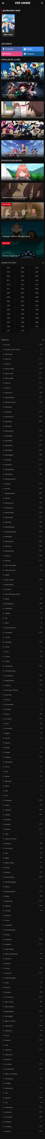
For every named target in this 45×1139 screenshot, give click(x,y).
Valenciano (9, 1055)
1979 (22, 331)
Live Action (9, 848)
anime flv (8, 359)
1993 (8, 314)
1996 (8, 310)
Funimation (8, 762)
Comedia (8, 642)
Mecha (7, 867)
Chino (7, 623)
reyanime (8, 944)
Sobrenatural (9, 1007)
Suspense (8, 1031)
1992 (22, 314)
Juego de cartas (10, 839)
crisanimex (9, 666)
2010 (22, 289)
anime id (8, 364)
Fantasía (8, 757)
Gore (6, 772)
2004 (22, 297)
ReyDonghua (9, 949)
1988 (36, 318)
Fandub (7, 752)
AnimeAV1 (8, 407)
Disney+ (7, 700)
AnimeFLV (8, 465)
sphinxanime (9, 1011)
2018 (36, 276)
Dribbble (8, 54)
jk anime (8, 824)
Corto (7, 652)
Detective (8, 695)
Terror (7, 1035)
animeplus (8, 536)
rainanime (8, 939)
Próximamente (10, 930)
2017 (8, 280)
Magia (7, 858)
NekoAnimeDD (10, 891)
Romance (8, 959)
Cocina (7, 637)
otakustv (8, 906)
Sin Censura (9, 997)
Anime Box (8, 354)
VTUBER (7, 1083)
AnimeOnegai (9, 527)
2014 (8, 284)
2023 (8, 272)
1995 (22, 310)
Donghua (8, 709)
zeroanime (8, 1117)
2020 (8, 276)
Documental (9, 704)
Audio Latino (9, 580)
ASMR (7, 575)
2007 (22, 293)
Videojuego (9, 1079)
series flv (8, 973)
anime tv (8, 383)
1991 (36, 314)
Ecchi (7, 724)
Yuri (6, 1103)
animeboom (9, 417)
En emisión (8, 728)
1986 (22, 322)
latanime (8, 843)
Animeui (7, 556)
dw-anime (8, 719)
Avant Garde (9, 584)
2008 (8, 293)
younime (8, 1098)
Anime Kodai (9, 369)
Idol (6, 796)
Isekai (7, 805)
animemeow (9, 503)
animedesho (9, 431)
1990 (8, 318)
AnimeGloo (9, 474)
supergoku (8, 1026)
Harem (7, 776)
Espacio (7, 743)
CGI (6, 618)
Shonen (7, 987)
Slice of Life (9, 1002)
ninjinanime (9, 901)
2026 (8, 268)
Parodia (7, 911)
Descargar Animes (11, 690)
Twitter (29, 49)
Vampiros (8, 1059)
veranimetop (9, 1069)
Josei (7, 834)
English (7, 733)
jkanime (7, 829)
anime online (9, 378)
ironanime (8, 800)
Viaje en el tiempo (11, 1074)
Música (7, 887)
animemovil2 (9, 512)
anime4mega (9, 397)
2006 (36, 293)
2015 (36, 280)
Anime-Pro (8, 393)
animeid (7, 484)
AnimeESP (8, 441)
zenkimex (8, 1112)
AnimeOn (8, 522)
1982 (36, 326)
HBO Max (8, 781)
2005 (8, 297)
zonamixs (8, 1126)
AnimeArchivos (10, 402)
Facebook (9, 49)
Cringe (7, 661)
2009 (36, 289)
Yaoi (6, 1093)
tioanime (8, 1040)
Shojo (7, 983)
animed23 (8, 426)
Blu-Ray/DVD (9, 604)
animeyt (7, 560)
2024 (36, 268)
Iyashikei (8, 819)
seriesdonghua (10, 978)
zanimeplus (9, 1107)
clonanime (8, 632)
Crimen (7, 656)
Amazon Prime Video (12, 349)
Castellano (8, 608)
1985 (36, 322)
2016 (22, 280)
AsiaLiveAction (10, 570)
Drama (7, 714)
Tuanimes (8, 1050)
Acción (7, 345)
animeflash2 (9, 455)
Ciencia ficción (10, 628)
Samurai (7, 963)
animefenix (9, 445)
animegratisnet (10, 479)
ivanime (7, 815)
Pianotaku (8, 925)
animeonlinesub (10, 532)
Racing (7, 935)
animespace (9, 541)
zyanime (8, 1131)
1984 (8, 326)
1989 (22, 318)
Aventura (8, 589)
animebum (8, 421)
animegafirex (9, 469)
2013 (22, 284)
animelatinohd (10, 493)
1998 (22, 305)
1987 (8, 322)
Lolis (6, 853)
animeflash (8, 450)
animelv (7, 498)
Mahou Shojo (9, 863)
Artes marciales (10, 565)
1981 (8, 331)
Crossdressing (10, 671)
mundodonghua (10, 882)
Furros (7, 767)
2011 (8, 289)
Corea (7, 647)
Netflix (7, 896)
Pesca (7, 920)
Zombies (8, 1122)
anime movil (9, 373)
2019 (22, 276)
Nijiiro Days (8, 34)
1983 (22, 326)
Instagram (30, 54)
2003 (36, 297)
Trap (6, 1045)
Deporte (8, 685)
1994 (36, 310)
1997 (36, 305)
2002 (8, 301)
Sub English (9, 1016)
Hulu (6, 791)
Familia (7, 748)
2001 (22, 301)
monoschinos (9, 877)
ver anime (8, 1064)
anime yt (8, 388)
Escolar (7, 738)
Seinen (7, 968)
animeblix (8, 412)
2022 (22, 272)
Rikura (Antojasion (11, 954)
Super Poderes (10, 1021)
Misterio (8, 872)
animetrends (9, 551)
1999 (8, 305)
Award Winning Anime (12, 594)
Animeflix (8, 460)
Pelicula (7, 915)
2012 (36, 284)
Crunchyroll (9, 676)
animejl (7, 489)
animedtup (8, 436)
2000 (36, 301)
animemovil (9, 508)
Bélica (7, 599)
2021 (36, 272)
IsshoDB (8, 810)
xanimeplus (9, 1088)
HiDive (7, 786)
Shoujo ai (8, 992)
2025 (22, 268)
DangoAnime (9, 680)
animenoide (9, 517)
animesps (8, 546)
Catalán (7, 613)
